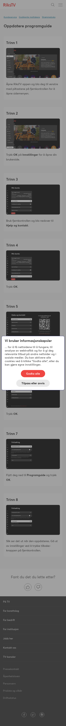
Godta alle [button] (33, 373)
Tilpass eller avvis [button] (33, 383)
